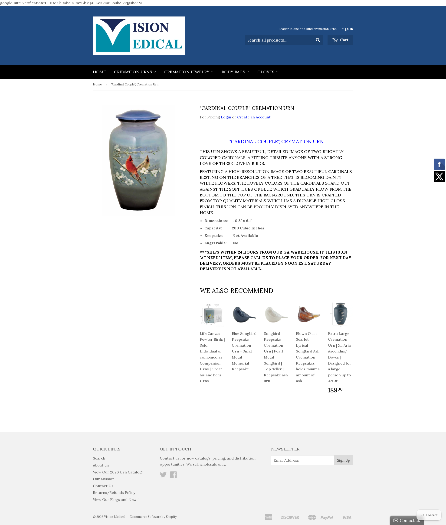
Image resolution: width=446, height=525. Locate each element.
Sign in (347, 29)
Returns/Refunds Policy (114, 492)
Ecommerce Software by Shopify (153, 517)
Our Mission (104, 478)
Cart (343, 39)
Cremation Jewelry (187, 72)
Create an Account (254, 117)
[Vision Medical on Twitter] (163, 476)
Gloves (266, 72)
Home (99, 72)
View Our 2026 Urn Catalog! (118, 472)
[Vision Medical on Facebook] (173, 476)
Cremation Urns (133, 72)
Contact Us (103, 485)
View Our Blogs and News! (116, 499)
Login (226, 117)
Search (99, 458)
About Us (101, 465)
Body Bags (234, 72)
